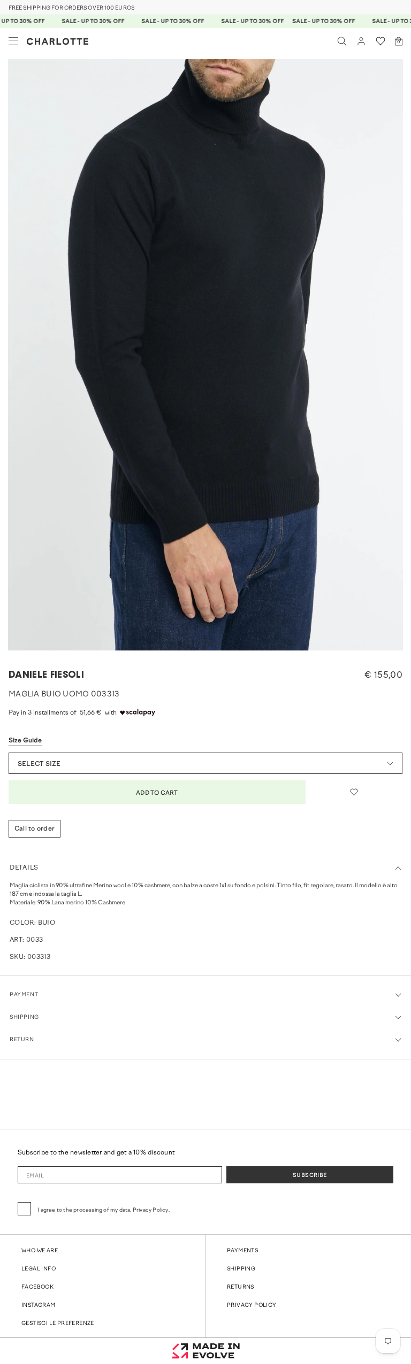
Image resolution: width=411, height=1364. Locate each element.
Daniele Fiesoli (46, 675)
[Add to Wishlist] (354, 792)
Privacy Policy (252, 1305)
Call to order (34, 829)
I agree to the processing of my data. (103, 1210)
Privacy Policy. (151, 1210)
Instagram (38, 1305)
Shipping (241, 1269)
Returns (240, 1287)
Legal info (38, 1269)
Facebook (37, 1287)
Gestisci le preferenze (57, 1324)
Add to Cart (157, 793)
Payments (242, 1251)
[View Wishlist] (380, 41)
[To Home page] (57, 41)
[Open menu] (13, 41)
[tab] (190, 643)
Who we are (39, 1251)
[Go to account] (361, 41)
